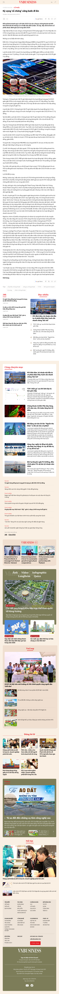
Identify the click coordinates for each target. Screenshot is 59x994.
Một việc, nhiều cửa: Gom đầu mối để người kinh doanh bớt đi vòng (29, 752)
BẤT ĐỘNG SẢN (47, 902)
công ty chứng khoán (29, 287)
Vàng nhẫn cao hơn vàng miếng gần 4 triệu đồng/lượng (21, 489)
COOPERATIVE (34, 918)
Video (25, 572)
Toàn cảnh (46, 908)
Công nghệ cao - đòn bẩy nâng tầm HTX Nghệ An (32, 710)
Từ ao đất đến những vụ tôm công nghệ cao (30, 700)
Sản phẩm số (21, 922)
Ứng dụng (20, 924)
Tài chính (7, 481)
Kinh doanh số (21, 912)
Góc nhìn (33, 910)
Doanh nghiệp (8, 493)
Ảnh (15, 572)
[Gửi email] (52, 19)
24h (6, 534)
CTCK (39, 287)
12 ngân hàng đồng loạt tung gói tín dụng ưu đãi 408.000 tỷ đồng (15, 300)
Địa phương (8, 908)
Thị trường (8, 920)
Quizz (37, 576)
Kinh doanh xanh (35, 924)
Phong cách (8, 942)
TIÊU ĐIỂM (7, 902)
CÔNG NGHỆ (20, 918)
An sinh (32, 927)
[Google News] (39, 19)
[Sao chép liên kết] (55, 19)
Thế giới (7, 906)
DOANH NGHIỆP (9, 918)
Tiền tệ (19, 906)
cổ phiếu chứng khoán (13, 287)
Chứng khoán (7, 7)
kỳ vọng (9, 290)
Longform (24, 576)
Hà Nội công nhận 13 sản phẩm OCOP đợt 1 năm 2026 (33, 690)
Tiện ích (45, 910)
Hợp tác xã (33, 920)
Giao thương (8, 924)
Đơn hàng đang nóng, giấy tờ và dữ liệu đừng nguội (10, 772)
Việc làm (7, 940)
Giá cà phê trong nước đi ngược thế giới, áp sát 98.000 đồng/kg (24, 503)
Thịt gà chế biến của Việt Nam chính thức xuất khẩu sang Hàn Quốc (25, 515)
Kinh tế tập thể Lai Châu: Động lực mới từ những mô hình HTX (35, 720)
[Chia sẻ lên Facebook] (46, 19)
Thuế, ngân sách (22, 910)
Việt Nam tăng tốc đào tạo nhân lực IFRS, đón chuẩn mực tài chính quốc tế (15, 324)
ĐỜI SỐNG (7, 936)
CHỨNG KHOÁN (34, 902)
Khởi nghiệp (46, 920)
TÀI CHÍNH (20, 902)
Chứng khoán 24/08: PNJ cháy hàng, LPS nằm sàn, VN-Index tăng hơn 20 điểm (43, 331)
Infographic (39, 572)
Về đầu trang (35, 943)
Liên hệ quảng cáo (35, 939)
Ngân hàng (20, 904)
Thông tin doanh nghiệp (9, 929)
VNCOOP (19, 936)
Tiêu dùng (7, 922)
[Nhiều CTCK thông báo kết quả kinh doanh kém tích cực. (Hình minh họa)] (29, 59)
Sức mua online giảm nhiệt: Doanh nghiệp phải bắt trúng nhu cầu (29, 772)
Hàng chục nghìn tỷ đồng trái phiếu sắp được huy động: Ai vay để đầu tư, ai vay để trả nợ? (44, 344)
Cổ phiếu (17, 7)
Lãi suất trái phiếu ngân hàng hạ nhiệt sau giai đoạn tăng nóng (23, 528)
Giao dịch (12, 534)
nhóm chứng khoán (20, 290)
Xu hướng (20, 920)
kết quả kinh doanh (49, 287)
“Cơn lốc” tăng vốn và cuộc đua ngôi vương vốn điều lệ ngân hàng (24, 522)
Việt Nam (7, 904)
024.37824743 (30, 981)
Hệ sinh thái (46, 924)
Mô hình (32, 922)
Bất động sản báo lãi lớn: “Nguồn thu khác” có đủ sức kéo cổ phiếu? (43, 338)
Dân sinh (7, 938)
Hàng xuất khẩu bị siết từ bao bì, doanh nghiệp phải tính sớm (11, 752)
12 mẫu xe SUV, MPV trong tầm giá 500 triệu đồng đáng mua (14, 308)
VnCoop (30, 649)
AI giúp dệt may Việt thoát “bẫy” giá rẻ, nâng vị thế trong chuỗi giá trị (14, 316)
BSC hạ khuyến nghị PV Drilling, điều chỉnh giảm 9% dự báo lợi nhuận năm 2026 (44, 352)
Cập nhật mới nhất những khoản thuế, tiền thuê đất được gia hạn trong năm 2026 (15, 640)
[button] (53, 831)
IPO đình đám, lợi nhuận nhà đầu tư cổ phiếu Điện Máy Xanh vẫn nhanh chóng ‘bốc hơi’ (44, 318)
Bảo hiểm (20, 908)
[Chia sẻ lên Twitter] (49, 19)
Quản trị (7, 927)
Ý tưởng (45, 922)
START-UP (45, 918)
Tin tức (45, 904)
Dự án (44, 906)
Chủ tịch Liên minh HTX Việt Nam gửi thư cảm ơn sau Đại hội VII (31, 883)
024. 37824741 (39, 936)
